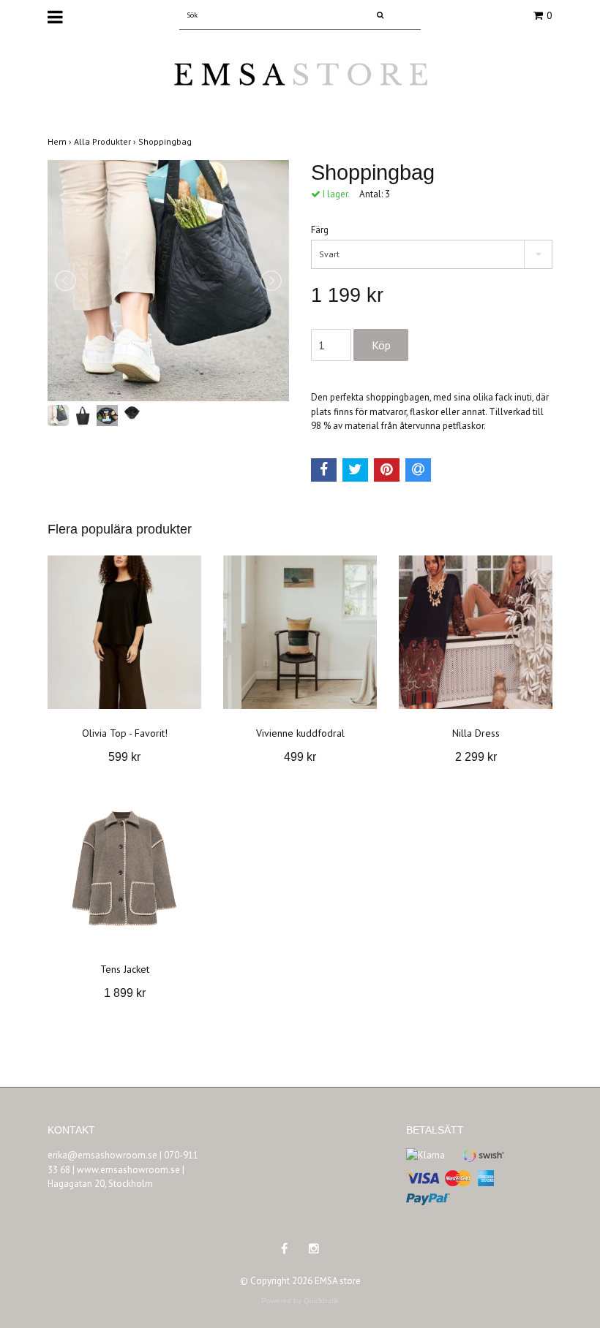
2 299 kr (476, 757)
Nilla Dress (476, 733)
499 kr (300, 757)
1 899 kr (125, 993)
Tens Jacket (124, 969)
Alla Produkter (106, 141)
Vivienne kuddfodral (300, 733)
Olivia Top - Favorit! (125, 733)
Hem (61, 141)
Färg (320, 230)
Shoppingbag (166, 141)
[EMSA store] (300, 83)
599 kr (124, 757)
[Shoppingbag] (168, 280)
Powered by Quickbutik (300, 1301)
